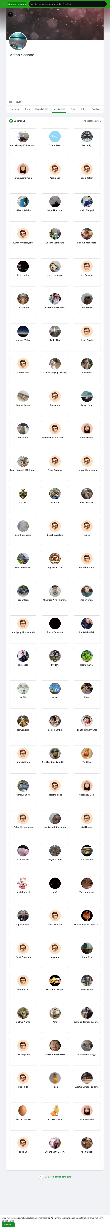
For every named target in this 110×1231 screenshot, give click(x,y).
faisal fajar (87, 405)
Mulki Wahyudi (87, 210)
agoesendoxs (23, 924)
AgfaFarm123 (55, 567)
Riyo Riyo (55, 665)
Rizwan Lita (23, 730)
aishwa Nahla (23, 1022)
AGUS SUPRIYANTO (55, 1054)
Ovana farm (55, 145)
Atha (55, 1022)
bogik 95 (23, 1152)
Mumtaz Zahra (23, 340)
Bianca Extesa (23, 405)
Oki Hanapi (87, 827)
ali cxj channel (55, 730)
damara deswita (55, 924)
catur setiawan (55, 275)
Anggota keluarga (92, 121)
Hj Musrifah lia (23, 210)
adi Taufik (87, 307)
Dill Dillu (23, 502)
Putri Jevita (23, 275)
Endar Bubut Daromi (55, 1152)
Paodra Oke (23, 372)
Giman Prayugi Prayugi (55, 372)
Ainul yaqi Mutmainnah (23, 632)
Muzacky (86, 145)
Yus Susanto (87, 275)
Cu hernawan (55, 1119)
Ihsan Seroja (86, 340)
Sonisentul (55, 405)
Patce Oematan (55, 632)
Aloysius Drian (55, 859)
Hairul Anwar (87, 665)
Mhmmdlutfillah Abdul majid (55, 437)
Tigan (55, 1087)
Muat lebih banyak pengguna (57, 1177)
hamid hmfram (54, 210)
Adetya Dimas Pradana (87, 1087)
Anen (55, 697)
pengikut (59, 109)
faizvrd (87, 535)
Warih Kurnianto (87, 567)
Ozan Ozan (23, 600)
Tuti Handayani (87, 892)
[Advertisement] (55, 79)
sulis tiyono (87, 989)
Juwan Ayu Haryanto (23, 242)
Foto (73, 109)
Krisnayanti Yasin (23, 178)
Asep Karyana (55, 470)
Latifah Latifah (87, 632)
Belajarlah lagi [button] (8, 1221)
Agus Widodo (23, 762)
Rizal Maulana (55, 795)
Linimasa (15, 109)
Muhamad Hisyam (55, 989)
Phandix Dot (23, 989)
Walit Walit (87, 372)
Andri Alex (55, 340)
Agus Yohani (86, 600)
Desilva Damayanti (55, 242)
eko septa (23, 665)
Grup (27, 109)
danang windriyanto (87, 730)
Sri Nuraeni (87, 859)
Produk (95, 109)
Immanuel (55, 957)
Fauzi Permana (23, 957)
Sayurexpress (23, 1054)
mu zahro (23, 437)
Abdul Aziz (86, 957)
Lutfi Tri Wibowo (23, 567)
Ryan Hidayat (87, 502)
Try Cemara (23, 307)
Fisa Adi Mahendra (86, 242)
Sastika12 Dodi (87, 795)
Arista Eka (55, 178)
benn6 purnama (23, 535)
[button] (68, 4)
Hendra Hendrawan (87, 470)
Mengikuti (41, 109)
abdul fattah (87, 178)
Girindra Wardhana (55, 307)
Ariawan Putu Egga (87, 1054)
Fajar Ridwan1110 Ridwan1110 (23, 470)
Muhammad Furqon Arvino (87, 924)
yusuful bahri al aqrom (54, 827)
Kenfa (55, 892)
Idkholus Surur (23, 795)
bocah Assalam (55, 535)
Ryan (86, 697)
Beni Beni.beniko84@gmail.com (55, 762)
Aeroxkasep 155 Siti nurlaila (23, 145)
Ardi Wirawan (87, 1119)
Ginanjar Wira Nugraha (55, 600)
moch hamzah (23, 892)
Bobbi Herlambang (23, 827)
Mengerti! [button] (8, 1225)
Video (83, 109)
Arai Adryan (23, 859)
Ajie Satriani (87, 1152)
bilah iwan (55, 502)
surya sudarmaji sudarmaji (87, 1022)
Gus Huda (23, 1087)
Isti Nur (23, 697)
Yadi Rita (86, 762)
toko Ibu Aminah (23, 1119)
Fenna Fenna (87, 437)
